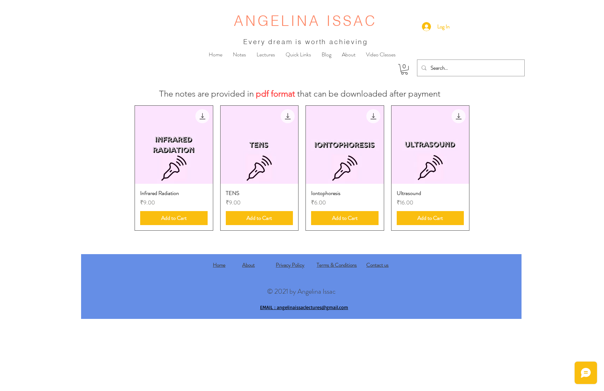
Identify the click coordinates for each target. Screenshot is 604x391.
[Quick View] (174, 145)
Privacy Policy (290, 265)
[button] (404, 69)
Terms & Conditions (337, 265)
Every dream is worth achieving (305, 41)
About (248, 265)
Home (219, 265)
